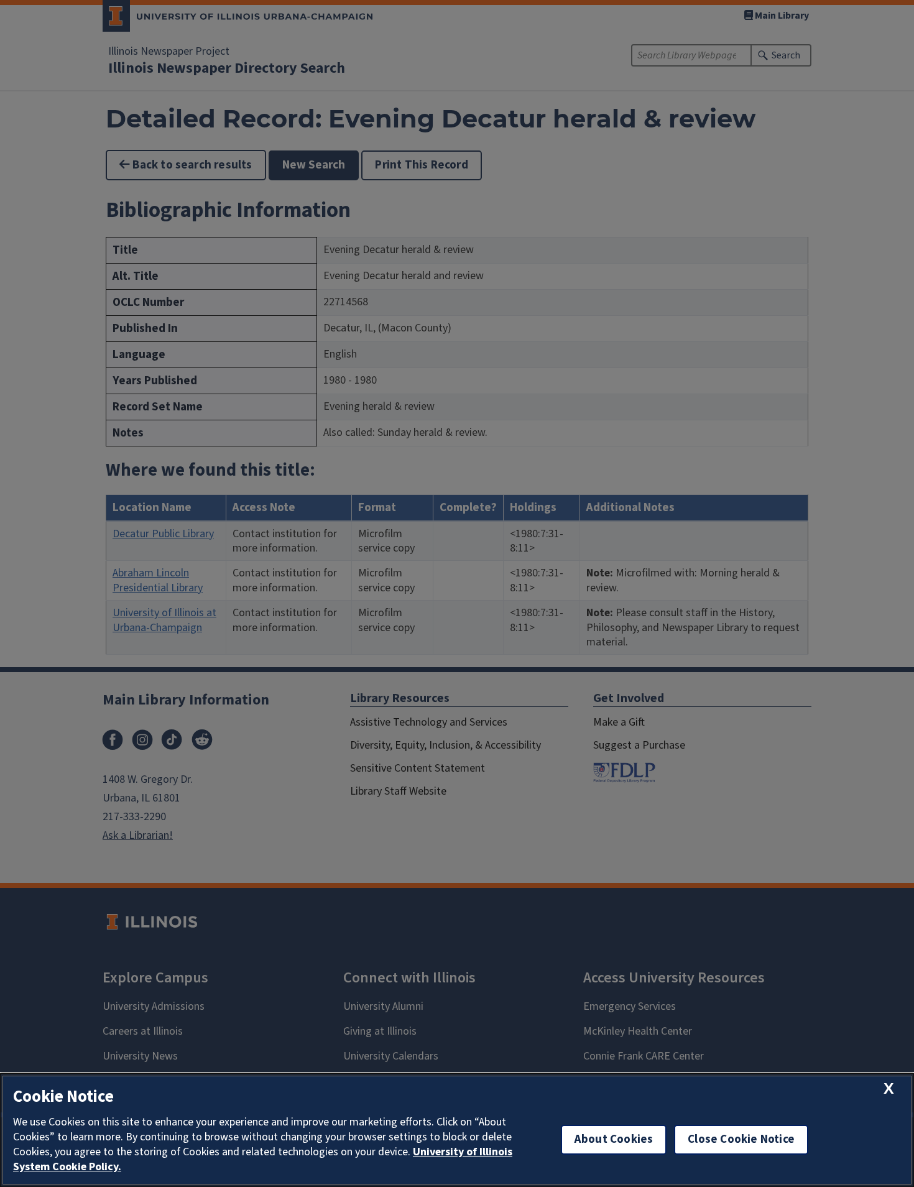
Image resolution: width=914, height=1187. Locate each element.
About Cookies (614, 1139)
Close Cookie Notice (741, 1139)
